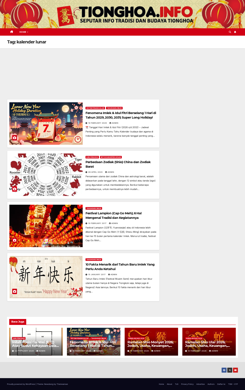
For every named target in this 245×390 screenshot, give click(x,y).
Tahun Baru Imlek (114, 108)
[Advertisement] (122, 69)
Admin (115, 123)
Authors (211, 384)
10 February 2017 (97, 223)
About (169, 384)
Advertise (200, 384)
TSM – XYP (233, 384)
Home (23, 32)
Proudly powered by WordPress (21, 384)
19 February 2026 (97, 123)
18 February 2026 (139, 351)
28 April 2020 (95, 172)
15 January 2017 (97, 274)
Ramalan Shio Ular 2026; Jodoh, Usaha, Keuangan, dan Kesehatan (206, 345)
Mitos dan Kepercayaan (111, 157)
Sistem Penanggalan (95, 108)
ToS (176, 384)
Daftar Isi (221, 384)
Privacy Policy (187, 384)
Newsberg (48, 384)
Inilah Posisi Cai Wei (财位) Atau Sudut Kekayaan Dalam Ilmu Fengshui (36, 345)
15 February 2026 (197, 351)
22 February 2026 (24, 351)
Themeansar (62, 384)
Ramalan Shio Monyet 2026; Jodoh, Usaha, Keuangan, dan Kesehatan (150, 345)
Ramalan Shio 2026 (136, 338)
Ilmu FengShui (92, 157)
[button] (230, 32)
